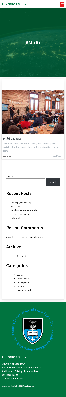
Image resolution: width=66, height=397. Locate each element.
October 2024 (23, 256)
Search (9, 176)
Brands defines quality (21, 214)
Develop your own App (21, 202)
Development (23, 282)
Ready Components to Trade (24, 210)
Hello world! (16, 218)
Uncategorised (24, 290)
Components (23, 278)
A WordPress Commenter (18, 237)
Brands (20, 274)
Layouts (20, 286)
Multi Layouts (17, 206)
